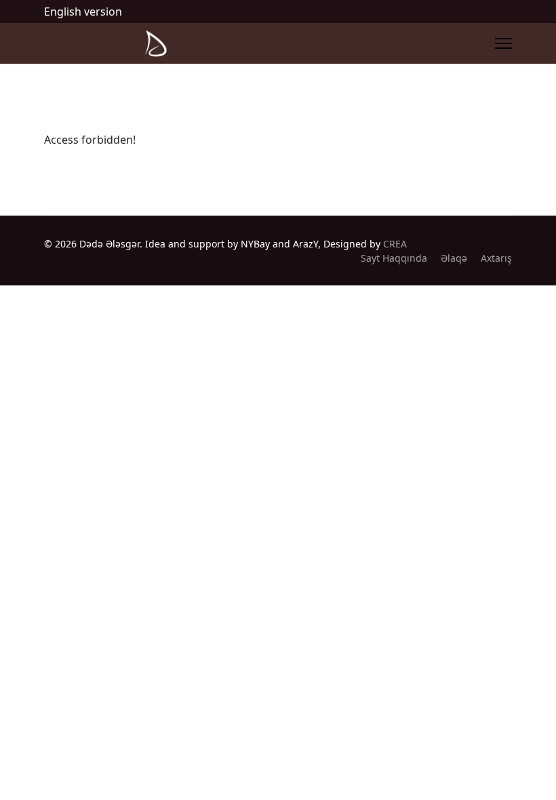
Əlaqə (454, 258)
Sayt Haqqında (394, 258)
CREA (395, 243)
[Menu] (503, 43)
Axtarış (496, 258)
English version (83, 11)
